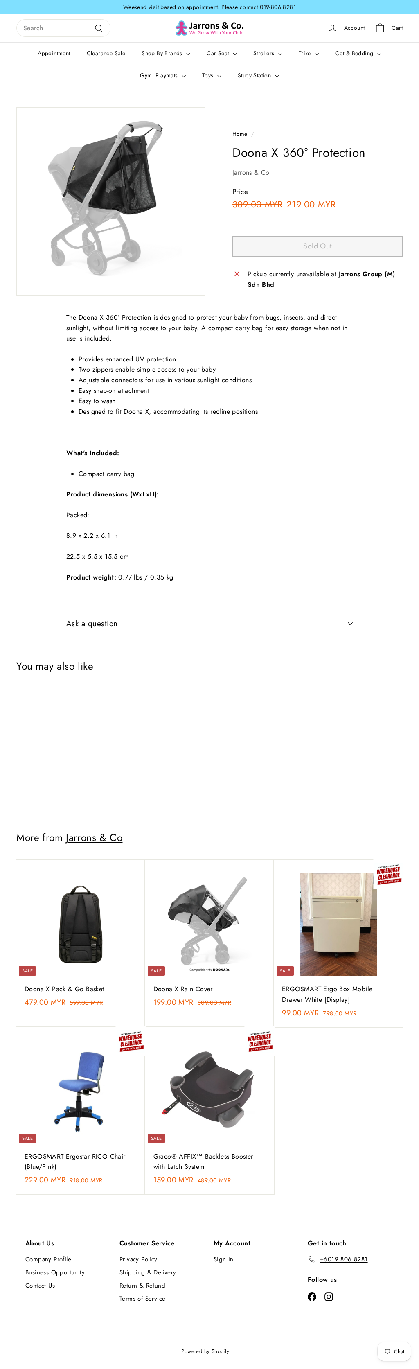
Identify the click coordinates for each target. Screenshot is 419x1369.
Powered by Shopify (205, 1351)
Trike (306, 53)
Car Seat (219, 53)
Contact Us (40, 1285)
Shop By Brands (163, 53)
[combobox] (63, 28)
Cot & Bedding (355, 53)
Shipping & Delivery (147, 1272)
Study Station (255, 75)
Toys (208, 75)
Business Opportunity (55, 1272)
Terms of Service (142, 1298)
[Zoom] (111, 201)
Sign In (224, 1259)
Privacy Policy (138, 1259)
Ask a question (92, 623)
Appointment (54, 53)
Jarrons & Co (251, 172)
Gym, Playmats (160, 75)
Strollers (264, 53)
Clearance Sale (106, 53)
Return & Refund (142, 1285)
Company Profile (48, 1259)
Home (240, 134)
